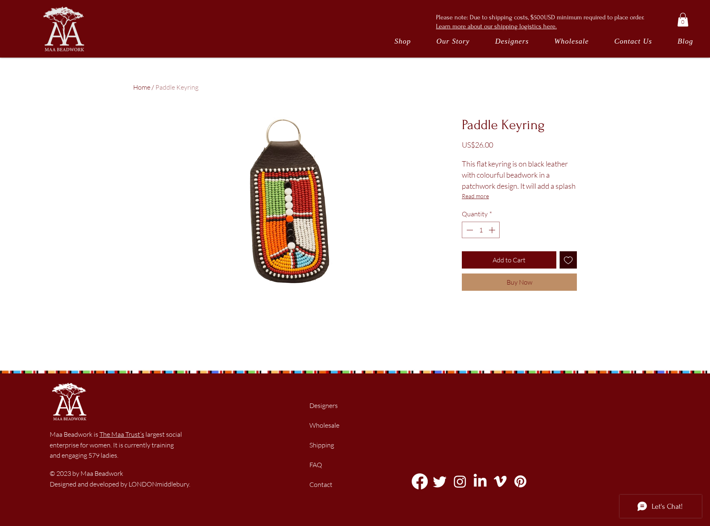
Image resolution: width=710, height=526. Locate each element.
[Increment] (492, 230)
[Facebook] (420, 481)
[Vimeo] (500, 481)
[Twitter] (440, 481)
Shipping (321, 445)
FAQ (315, 465)
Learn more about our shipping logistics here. (496, 26)
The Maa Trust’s (121, 434)
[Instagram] (460, 481)
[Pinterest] (520, 481)
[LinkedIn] (480, 481)
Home (141, 87)
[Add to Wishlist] (568, 260)
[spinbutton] (481, 230)
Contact (320, 484)
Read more (475, 195)
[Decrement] (469, 230)
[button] (683, 19)
